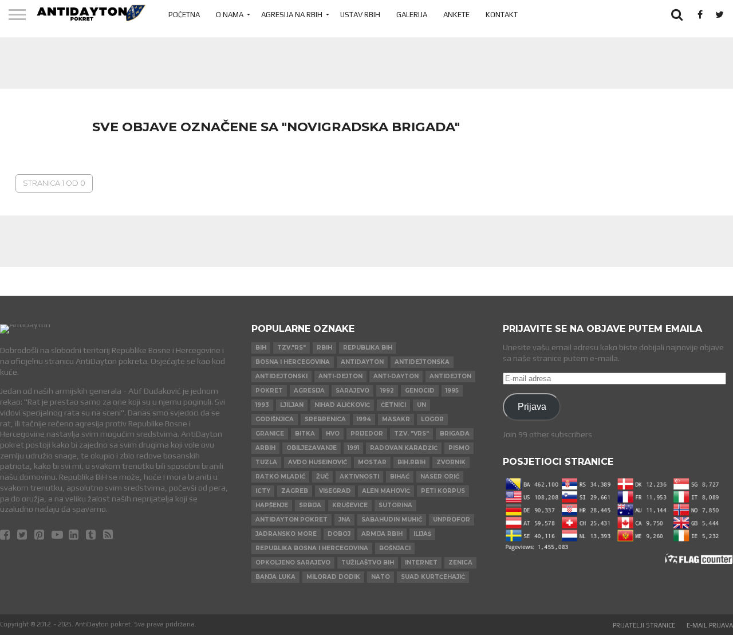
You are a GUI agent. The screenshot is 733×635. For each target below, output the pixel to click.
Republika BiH (367, 347)
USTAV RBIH (360, 14)
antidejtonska (422, 362)
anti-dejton (340, 376)
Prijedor (366, 433)
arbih (265, 448)
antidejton (450, 376)
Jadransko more (286, 534)
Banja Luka (275, 577)
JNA (344, 519)
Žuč (322, 476)
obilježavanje (311, 448)
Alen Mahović (386, 491)
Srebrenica (325, 419)
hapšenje (271, 505)
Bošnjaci (395, 548)
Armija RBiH (382, 534)
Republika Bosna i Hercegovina (311, 548)
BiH (260, 347)
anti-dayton (396, 376)
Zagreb (294, 491)
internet (421, 562)
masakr (396, 419)
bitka (305, 433)
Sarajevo (352, 390)
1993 (262, 405)
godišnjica (274, 419)
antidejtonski (281, 376)
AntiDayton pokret (291, 519)
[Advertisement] (366, 63)
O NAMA (229, 14)
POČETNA (184, 14)
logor (432, 419)
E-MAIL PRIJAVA (710, 625)
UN (421, 405)
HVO (333, 433)
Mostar (372, 462)
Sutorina (395, 505)
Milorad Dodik (333, 577)
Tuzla (266, 462)
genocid (420, 390)
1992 (387, 390)
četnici (393, 405)
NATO (380, 577)
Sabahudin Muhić (391, 519)
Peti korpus (443, 491)
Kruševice (350, 505)
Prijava (532, 406)
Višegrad (335, 491)
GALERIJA (411, 14)
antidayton (362, 362)
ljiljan (292, 405)
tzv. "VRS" (411, 433)
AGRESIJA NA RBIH (291, 14)
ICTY (262, 491)
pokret (269, 390)
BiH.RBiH (411, 462)
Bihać (399, 476)
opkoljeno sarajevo (292, 562)
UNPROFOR (451, 519)
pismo (459, 448)
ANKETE (456, 14)
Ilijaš (422, 534)
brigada (455, 433)
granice (269, 433)
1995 (452, 390)
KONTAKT (502, 14)
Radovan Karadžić (404, 448)
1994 (364, 419)
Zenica (460, 562)
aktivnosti (359, 476)
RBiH (324, 347)
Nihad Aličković (342, 405)
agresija (309, 390)
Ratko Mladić (280, 476)
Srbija (310, 505)
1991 (353, 448)
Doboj (339, 534)
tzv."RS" (291, 347)
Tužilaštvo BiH (367, 562)
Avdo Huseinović (317, 462)
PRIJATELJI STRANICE (644, 625)
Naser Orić (439, 476)
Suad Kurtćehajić (433, 577)
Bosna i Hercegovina (292, 362)
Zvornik (451, 462)
